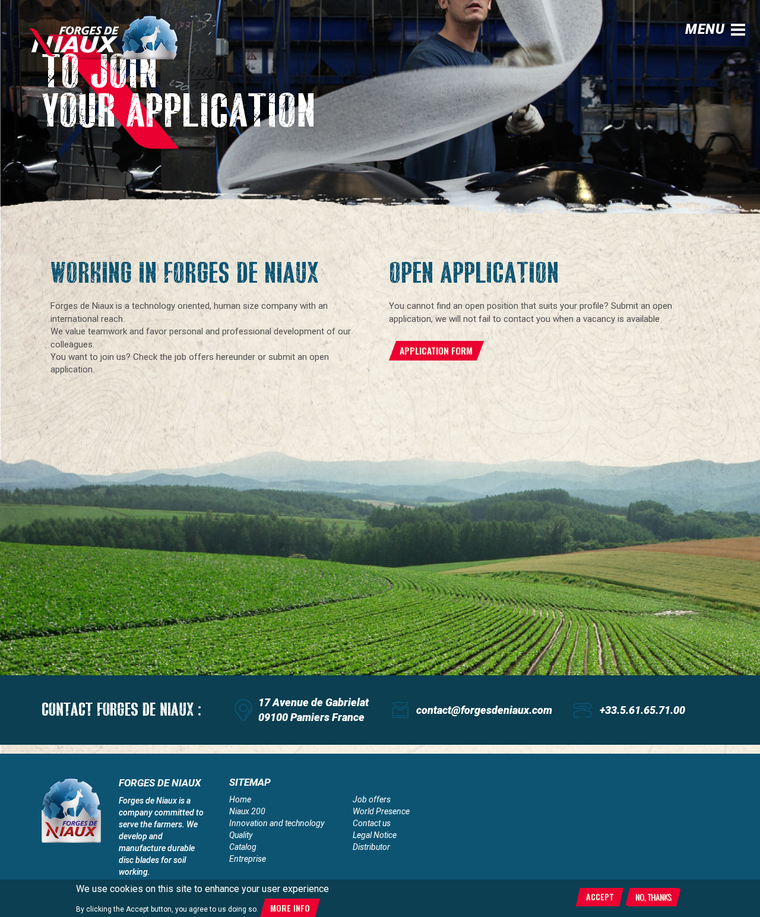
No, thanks (653, 896)
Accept (600, 896)
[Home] (113, 37)
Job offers (372, 799)
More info (290, 908)
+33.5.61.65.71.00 (642, 710)
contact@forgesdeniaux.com (484, 710)
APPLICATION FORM (436, 350)
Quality (240, 835)
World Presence (381, 811)
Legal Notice (375, 835)
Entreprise (247, 859)
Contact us (372, 823)
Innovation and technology (276, 823)
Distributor (371, 847)
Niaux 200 (247, 811)
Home (240, 799)
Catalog (242, 847)
